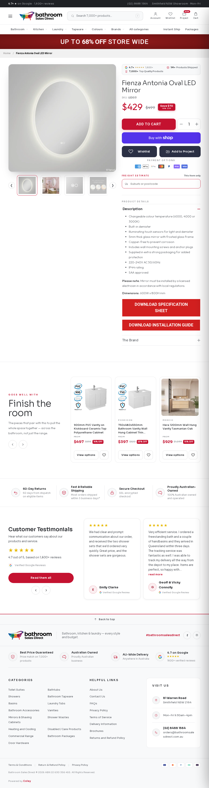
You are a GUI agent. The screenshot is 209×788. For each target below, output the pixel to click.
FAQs (93, 703)
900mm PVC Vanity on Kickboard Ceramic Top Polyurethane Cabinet (90, 428)
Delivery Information (103, 724)
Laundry (57, 29)
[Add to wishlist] (139, 151)
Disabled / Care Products (64, 729)
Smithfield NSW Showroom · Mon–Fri (176, 3)
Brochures (96, 731)
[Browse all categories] (10, 15)
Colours (97, 29)
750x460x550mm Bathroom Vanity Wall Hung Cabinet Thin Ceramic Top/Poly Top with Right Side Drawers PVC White (134, 428)
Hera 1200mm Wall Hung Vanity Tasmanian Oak (180, 426)
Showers (14, 696)
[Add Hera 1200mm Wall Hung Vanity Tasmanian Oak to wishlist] (193, 455)
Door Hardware (18, 743)
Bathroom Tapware (60, 696)
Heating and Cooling (22, 729)
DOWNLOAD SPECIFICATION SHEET (161, 307)
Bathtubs (54, 689)
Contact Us (97, 696)
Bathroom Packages (61, 736)
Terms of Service (101, 717)
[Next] (23, 444)
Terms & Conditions (20, 765)
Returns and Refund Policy (107, 738)
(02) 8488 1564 (137, 3)
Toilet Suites (16, 689)
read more (155, 574)
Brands (116, 29)
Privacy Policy (99, 710)
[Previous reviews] (35, 590)
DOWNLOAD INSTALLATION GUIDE (161, 325)
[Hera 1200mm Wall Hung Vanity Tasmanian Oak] (180, 397)
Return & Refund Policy (51, 765)
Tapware (78, 29)
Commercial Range (20, 736)
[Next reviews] (46, 590)
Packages (191, 29)
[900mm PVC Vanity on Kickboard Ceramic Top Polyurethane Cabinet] (91, 397)
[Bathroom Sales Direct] (41, 16)
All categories (139, 29)
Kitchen (38, 29)
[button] (196, 15)
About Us (96, 689)
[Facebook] (187, 635)
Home (7, 53)
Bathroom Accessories (23, 710)
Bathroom (18, 29)
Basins (12, 703)
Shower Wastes (58, 717)
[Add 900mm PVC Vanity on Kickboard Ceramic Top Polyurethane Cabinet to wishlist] (104, 455)
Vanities (53, 710)
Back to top (107, 619)
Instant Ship (171, 29)
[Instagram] (197, 635)
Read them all (41, 578)
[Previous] (12, 444)
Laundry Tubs (56, 703)
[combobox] (164, 183)
